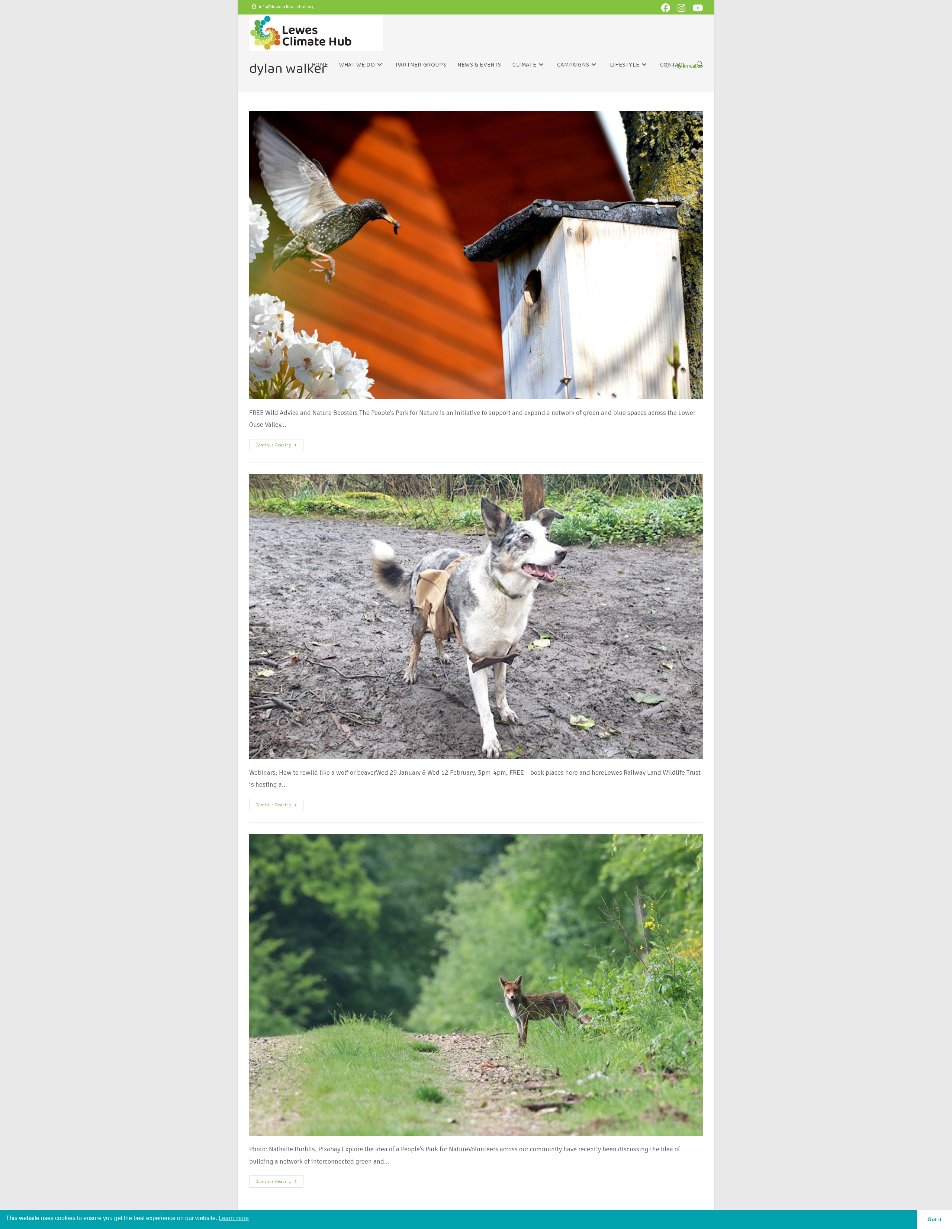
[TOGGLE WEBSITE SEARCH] (699, 65)
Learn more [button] (234, 1218)
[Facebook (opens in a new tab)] (667, 7)
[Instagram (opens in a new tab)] (683, 7)
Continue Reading (279, 443)
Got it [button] (934, 1219)
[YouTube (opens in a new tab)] (697, 7)
